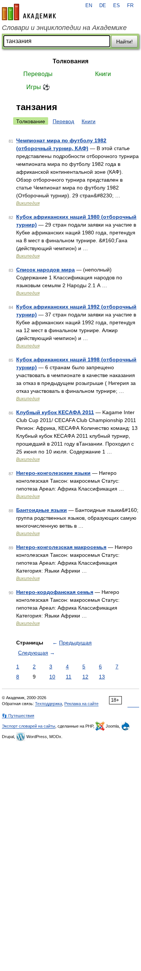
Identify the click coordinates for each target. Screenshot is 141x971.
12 (85, 677)
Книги (103, 74)
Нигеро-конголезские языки (53, 473)
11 (68, 677)
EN (88, 5)
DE (102, 5)
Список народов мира (45, 270)
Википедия (27, 203)
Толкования (70, 61)
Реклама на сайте (81, 703)
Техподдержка (48, 703)
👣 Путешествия (18, 715)
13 (102, 677)
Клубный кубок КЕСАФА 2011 (55, 412)
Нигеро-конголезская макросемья (61, 547)
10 (52, 677)
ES (116, 5)
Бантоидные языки (41, 510)
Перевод (63, 121)
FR (130, 5)
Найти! (124, 42)
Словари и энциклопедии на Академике (64, 27)
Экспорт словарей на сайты (28, 726)
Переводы (38, 74)
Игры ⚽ (38, 87)
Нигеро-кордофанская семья (54, 592)
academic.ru (29, 12)
